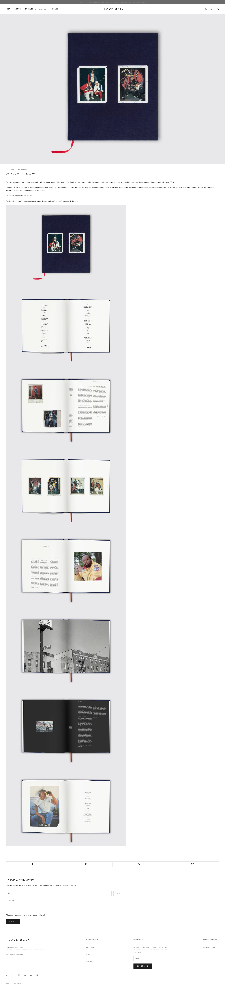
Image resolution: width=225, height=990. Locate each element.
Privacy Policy (50, 885)
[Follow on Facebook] (7, 975)
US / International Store (211, 951)
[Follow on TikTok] (37, 975)
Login (88, 954)
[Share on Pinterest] (139, 864)
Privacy (88, 958)
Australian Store (209, 947)
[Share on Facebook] (32, 864)
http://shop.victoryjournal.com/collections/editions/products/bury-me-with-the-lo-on (48, 201)
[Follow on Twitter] (13, 975)
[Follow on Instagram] (19, 975)
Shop (8, 9)
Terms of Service (65, 885)
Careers (89, 961)
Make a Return (91, 951)
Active (18, 9)
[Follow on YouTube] (31, 975)
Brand (55, 9)
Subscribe (142, 966)
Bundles (29, 9)
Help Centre (90, 947)
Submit (13, 921)
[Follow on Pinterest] (25, 975)
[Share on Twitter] (85, 864)
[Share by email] (192, 864)
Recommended (23, 169)
